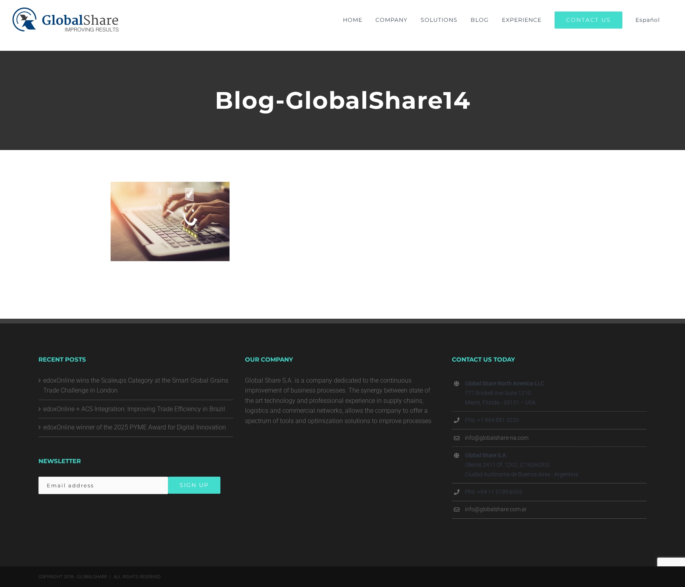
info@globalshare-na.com (496, 438)
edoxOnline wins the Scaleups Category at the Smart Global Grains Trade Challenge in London (135, 386)
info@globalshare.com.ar (496, 509)
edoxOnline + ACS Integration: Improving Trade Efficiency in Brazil (134, 409)
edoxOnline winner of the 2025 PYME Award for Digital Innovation (134, 427)
